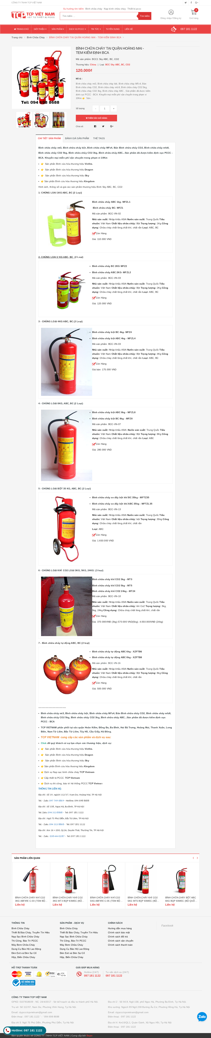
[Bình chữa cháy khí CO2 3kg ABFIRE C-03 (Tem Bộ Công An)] (30, 879)
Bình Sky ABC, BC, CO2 (109, 187)
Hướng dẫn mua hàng (120, 928)
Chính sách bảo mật (119, 932)
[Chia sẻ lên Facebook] (95, 126)
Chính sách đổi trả (118, 936)
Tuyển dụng (113, 29)
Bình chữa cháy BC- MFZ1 (108, 207)
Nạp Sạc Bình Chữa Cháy (25, 936)
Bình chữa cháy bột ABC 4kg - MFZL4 (114, 338)
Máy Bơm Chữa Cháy (23, 944)
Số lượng (80, 108)
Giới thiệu (39, 29)
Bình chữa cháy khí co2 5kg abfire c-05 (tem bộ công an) (104, 900)
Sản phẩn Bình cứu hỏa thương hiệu (69, 181)
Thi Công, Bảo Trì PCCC (25, 940)
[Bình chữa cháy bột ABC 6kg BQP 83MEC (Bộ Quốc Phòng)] (180, 879)
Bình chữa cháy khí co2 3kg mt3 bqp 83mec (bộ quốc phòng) (67, 900)
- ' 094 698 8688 (50, 1016)
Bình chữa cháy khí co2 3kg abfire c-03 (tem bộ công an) (29, 900)
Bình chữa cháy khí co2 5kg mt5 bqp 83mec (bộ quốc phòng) (142, 900)
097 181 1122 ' (33, 1016)
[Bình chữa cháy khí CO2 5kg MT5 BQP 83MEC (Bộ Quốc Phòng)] (143, 879)
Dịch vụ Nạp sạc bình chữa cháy (62, 772)
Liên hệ (129, 29)
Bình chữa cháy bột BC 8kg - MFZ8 (112, 418)
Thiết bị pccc (134, 8)
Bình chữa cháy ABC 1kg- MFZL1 (111, 202)
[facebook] (191, 2)
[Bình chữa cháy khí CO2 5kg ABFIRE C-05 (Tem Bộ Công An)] (105, 879)
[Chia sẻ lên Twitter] (103, 126)
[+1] (111, 126)
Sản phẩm (57, 29)
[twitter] (185, 2)
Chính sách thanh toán (120, 944)
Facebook (167, 925)
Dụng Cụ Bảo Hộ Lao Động (26, 949)
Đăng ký (177, 18)
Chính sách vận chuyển (120, 940)
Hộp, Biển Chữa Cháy (23, 957)
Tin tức (95, 29)
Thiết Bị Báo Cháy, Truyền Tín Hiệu (31, 932)
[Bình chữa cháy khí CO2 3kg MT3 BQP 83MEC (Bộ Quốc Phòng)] (68, 879)
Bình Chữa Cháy (21, 928)
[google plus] (196, 2)
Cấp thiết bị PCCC (62, 778)
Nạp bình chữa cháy (115, 8)
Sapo (89, 1035)
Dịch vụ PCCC (77, 29)
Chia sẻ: (80, 126)
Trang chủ (22, 29)
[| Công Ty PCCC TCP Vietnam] (33, 15)
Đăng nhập (166, 18)
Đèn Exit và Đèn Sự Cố (24, 953)
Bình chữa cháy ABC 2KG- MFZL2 (112, 272)
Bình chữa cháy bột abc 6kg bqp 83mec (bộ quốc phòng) (180, 900)
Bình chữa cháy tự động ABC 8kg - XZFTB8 (117, 657)
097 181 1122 (92, 975)
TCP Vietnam (87, 772)
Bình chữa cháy (93, 8)
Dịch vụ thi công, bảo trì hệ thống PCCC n (73, 783)
